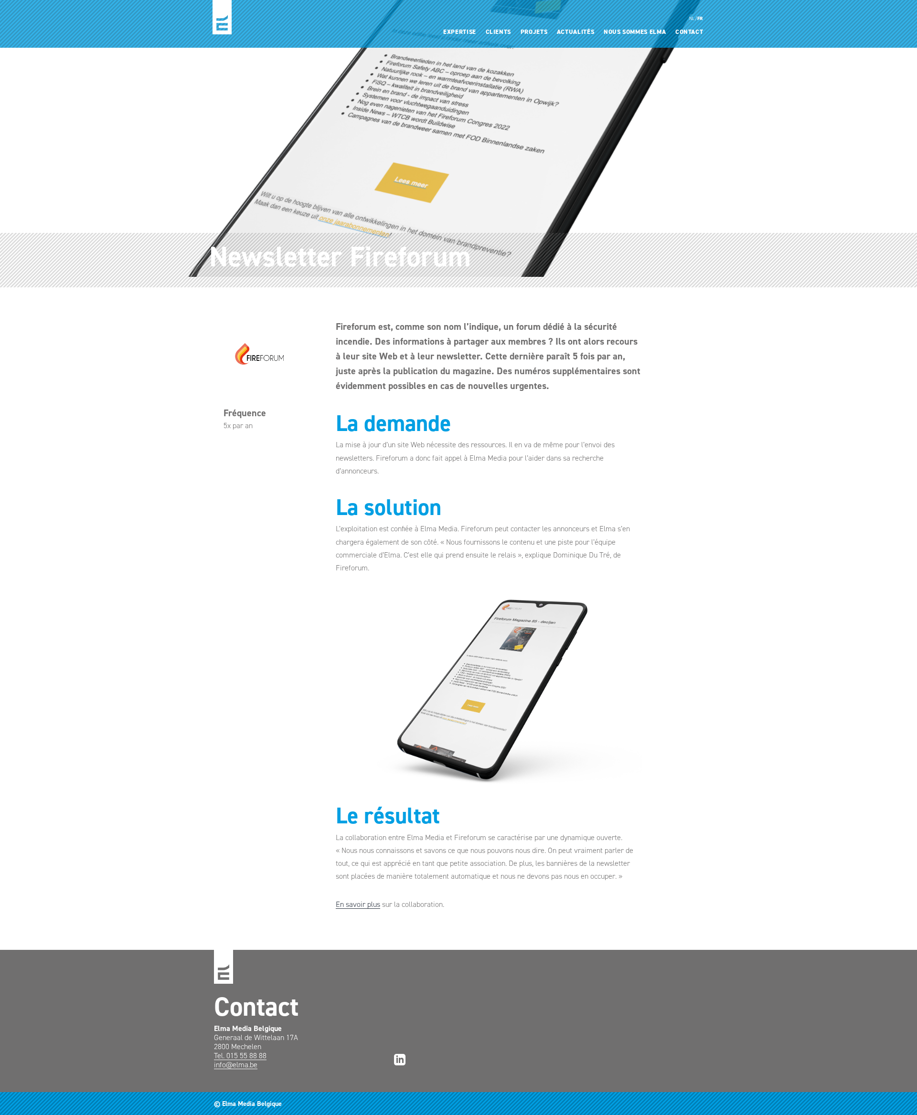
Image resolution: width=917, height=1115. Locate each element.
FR (700, 18)
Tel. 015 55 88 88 (240, 1056)
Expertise (459, 32)
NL (692, 18)
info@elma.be (235, 1065)
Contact (689, 32)
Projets (534, 32)
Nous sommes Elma (635, 32)
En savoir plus (358, 904)
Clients (499, 32)
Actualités (575, 32)
